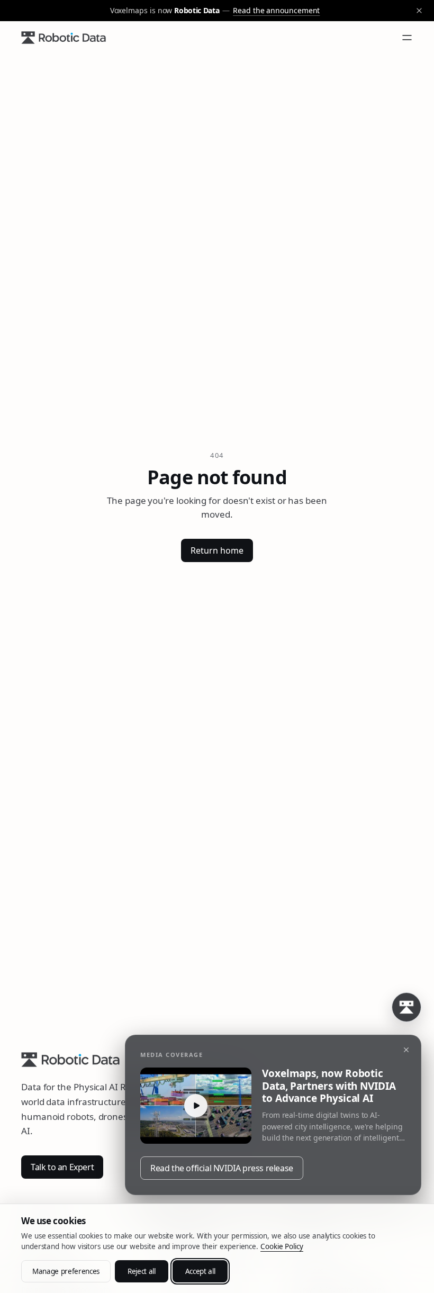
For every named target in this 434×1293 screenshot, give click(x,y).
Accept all (200, 1271)
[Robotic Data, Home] (63, 37)
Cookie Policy (281, 1246)
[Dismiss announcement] (419, 10)
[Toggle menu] (407, 38)
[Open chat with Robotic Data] (406, 1007)
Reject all (142, 1271)
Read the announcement (276, 10)
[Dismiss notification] (405, 1050)
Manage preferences (66, 1271)
